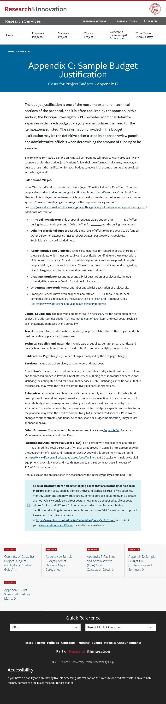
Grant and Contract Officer (56, 525)
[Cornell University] (155, 9)
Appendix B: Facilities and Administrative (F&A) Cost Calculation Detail (101, 562)
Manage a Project (64, 35)
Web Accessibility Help (100, 662)
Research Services (23, 21)
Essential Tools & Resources (104, 627)
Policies (53, 643)
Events (97, 643)
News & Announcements (123, 643)
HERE (128, 475)
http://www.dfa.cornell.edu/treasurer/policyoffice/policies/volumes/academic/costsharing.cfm (87, 207)
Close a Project (88, 35)
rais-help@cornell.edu (41, 683)
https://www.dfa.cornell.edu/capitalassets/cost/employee (71, 304)
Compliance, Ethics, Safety (144, 35)
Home (10, 35)
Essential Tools (127, 21)
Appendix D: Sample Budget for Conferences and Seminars (141, 562)
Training (83, 643)
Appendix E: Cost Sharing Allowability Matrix (17, 594)
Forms (40, 643)
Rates (29, 643)
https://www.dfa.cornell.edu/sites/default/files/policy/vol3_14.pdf (75, 520)
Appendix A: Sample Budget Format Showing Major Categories (59, 562)
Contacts (68, 643)
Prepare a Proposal (38, 35)
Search (152, 21)
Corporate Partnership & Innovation (118, 35)
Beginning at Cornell (96, 21)
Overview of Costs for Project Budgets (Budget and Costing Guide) (19, 562)
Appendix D (110, 430)
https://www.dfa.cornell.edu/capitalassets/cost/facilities (62, 457)
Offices (16, 627)
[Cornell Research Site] (35, 8)
